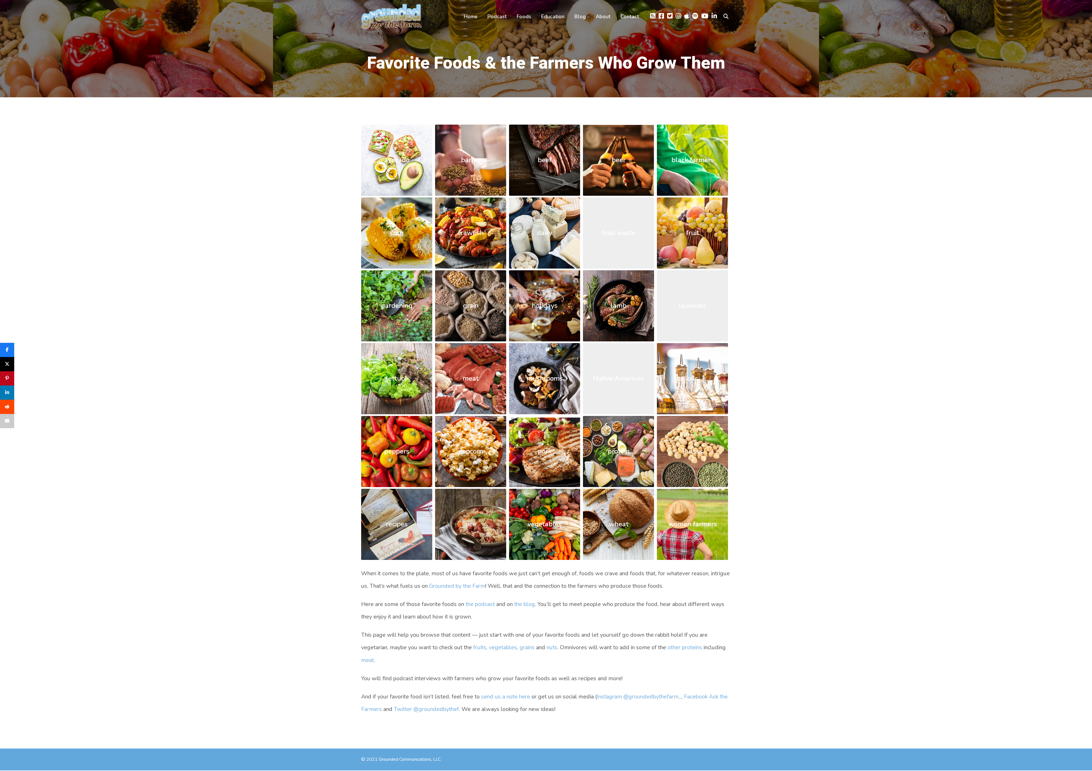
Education (552, 16)
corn (397, 232)
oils (692, 378)
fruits (479, 647)
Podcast (497, 16)
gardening (396, 305)
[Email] (7, 421)
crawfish (471, 232)
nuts (552, 647)
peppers (396, 451)
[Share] (7, 350)
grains (527, 647)
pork (545, 451)
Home (470, 16)
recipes (397, 524)
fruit (692, 232)
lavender (692, 305)
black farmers (692, 159)
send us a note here (505, 696)
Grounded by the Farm (457, 586)
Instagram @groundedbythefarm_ (639, 696)
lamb (618, 305)
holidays (544, 305)
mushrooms (545, 378)
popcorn (470, 451)
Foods (524, 16)
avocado (397, 159)
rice (470, 524)
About (603, 16)
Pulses (692, 451)
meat (471, 378)
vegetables (545, 524)
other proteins (684, 647)
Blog (580, 16)
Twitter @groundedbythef (426, 709)
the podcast (480, 604)
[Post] (7, 364)
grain (471, 305)
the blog (524, 604)
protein (619, 451)
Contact (630, 16)
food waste (618, 232)
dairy (544, 232)
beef (544, 159)
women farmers (692, 524)
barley (471, 159)
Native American (618, 378)
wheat (618, 524)
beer (619, 159)
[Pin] (7, 378)
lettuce (397, 378)
